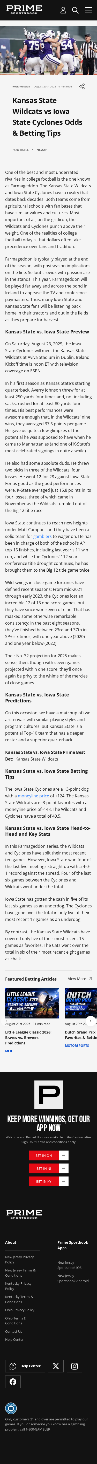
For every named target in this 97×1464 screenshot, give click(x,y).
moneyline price (33, 796)
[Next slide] (91, 1021)
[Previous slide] (6, 1021)
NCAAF (41, 150)
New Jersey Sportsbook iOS (69, 1265)
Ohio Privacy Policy (19, 1310)
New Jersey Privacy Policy (19, 1259)
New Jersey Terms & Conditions (20, 1273)
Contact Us (13, 1331)
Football (20, 150)
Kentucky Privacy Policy (18, 1286)
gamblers (42, 536)
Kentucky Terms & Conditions (19, 1299)
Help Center (14, 1339)
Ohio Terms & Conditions (15, 1321)
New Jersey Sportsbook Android (73, 1278)
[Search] (75, 10)
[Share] (82, 86)
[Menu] (88, 10)
